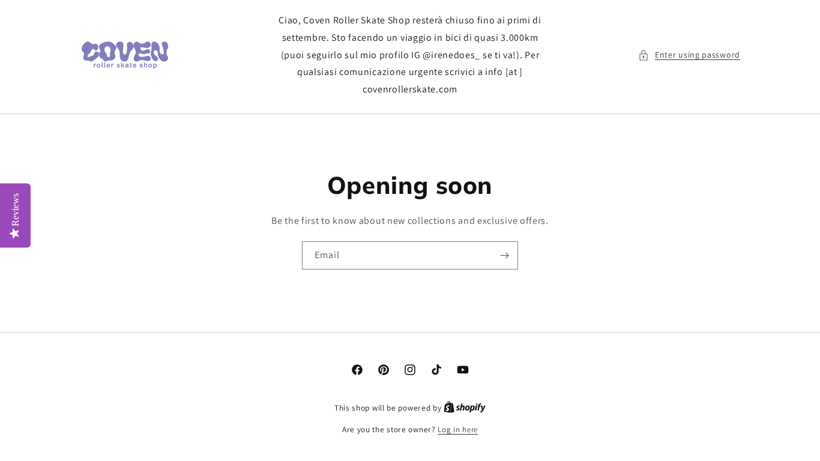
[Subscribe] (504, 255)
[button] (689, 54)
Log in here (458, 429)
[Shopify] (465, 408)
